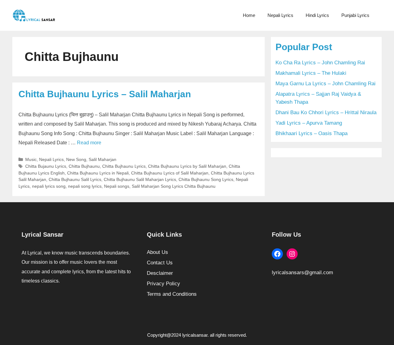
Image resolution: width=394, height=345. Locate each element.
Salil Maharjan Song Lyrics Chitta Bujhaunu (173, 186)
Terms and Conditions (172, 294)
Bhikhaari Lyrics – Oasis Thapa (311, 133)
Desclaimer (160, 273)
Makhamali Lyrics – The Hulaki (310, 73)
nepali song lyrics (85, 186)
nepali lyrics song (49, 186)
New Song (76, 159)
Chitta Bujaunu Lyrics (45, 166)
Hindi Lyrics (317, 15)
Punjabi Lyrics (355, 15)
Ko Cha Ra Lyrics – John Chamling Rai (320, 63)
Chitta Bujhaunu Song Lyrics (206, 179)
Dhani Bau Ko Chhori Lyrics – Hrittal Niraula (325, 112)
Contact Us (160, 263)
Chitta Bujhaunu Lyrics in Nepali (98, 172)
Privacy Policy (163, 284)
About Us (157, 252)
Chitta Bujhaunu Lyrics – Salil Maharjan (104, 94)
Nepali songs (116, 186)
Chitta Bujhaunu (84, 166)
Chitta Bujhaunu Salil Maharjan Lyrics (140, 179)
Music (31, 159)
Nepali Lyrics (280, 15)
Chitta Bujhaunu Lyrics (124, 166)
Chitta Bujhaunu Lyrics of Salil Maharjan (169, 172)
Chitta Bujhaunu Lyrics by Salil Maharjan (187, 166)
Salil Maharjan (102, 159)
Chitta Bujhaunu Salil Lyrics (75, 179)
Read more (89, 142)
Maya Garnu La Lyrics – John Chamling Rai (325, 83)
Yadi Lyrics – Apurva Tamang (308, 123)
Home (249, 15)
